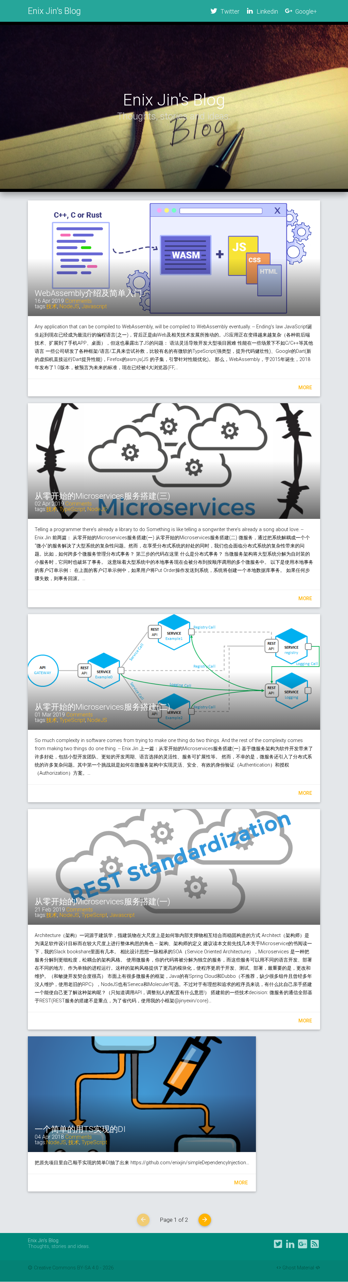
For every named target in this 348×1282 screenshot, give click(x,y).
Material (305, 1268)
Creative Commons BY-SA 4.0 (67, 1268)
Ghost (289, 1268)
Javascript (94, 306)
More (305, 388)
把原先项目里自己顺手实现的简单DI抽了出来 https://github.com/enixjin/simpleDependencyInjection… (142, 1163)
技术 (51, 306)
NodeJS (69, 306)
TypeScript (72, 509)
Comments (78, 301)
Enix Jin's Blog (54, 11)
